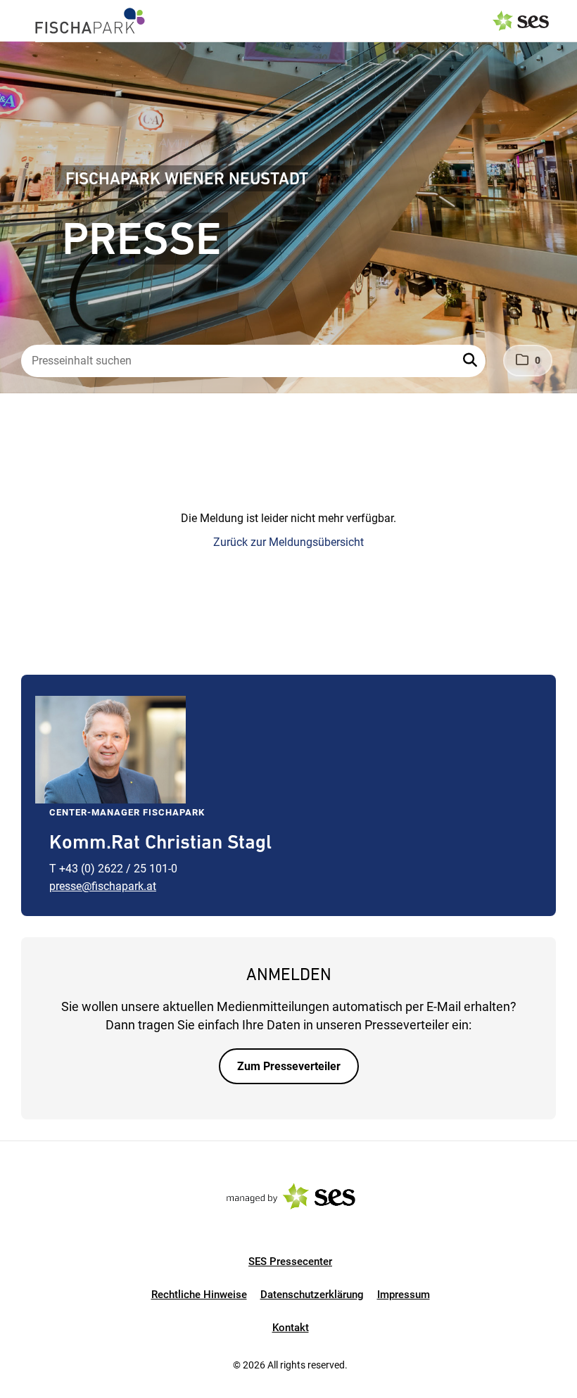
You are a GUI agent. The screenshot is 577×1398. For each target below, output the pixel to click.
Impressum (403, 1294)
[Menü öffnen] (23, 19)
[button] (471, 361)
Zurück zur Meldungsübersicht (288, 542)
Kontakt (290, 1327)
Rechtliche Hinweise (199, 1294)
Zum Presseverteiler (289, 1066)
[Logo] (90, 21)
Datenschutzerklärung (312, 1294)
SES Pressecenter (290, 1261)
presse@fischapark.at (102, 886)
